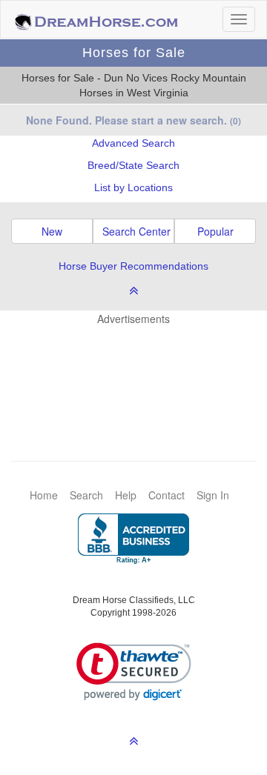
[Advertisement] (141, 370)
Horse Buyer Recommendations (133, 266)
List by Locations (133, 187)
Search (86, 495)
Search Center (136, 231)
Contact (166, 495)
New (52, 231)
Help (125, 495)
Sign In (213, 495)
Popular (215, 231)
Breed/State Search (133, 165)
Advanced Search (133, 143)
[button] (134, 672)
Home (44, 495)
